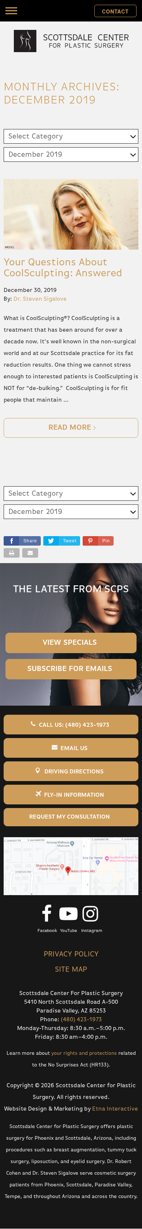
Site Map (71, 970)
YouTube (68, 931)
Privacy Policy (71, 954)
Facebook (47, 931)
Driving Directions (73, 772)
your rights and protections (84, 1053)
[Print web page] (12, 553)
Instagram (91, 931)
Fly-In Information (74, 795)
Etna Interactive (115, 1109)
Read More (69, 428)
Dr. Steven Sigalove (40, 299)
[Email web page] (30, 553)
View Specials (70, 643)
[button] (98, 541)
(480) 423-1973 (81, 1020)
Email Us (73, 749)
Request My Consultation (69, 817)
